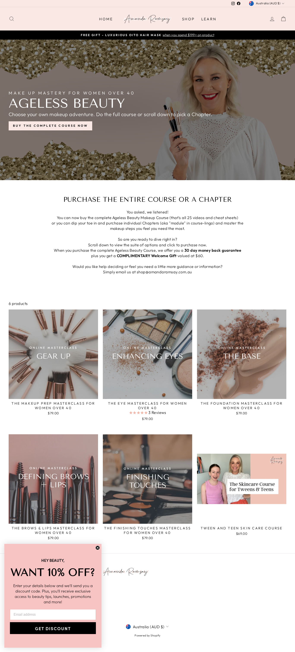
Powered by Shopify (147, 635)
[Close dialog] (97, 548)
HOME (106, 19)
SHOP (188, 19)
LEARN (209, 19)
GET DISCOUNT (53, 628)
